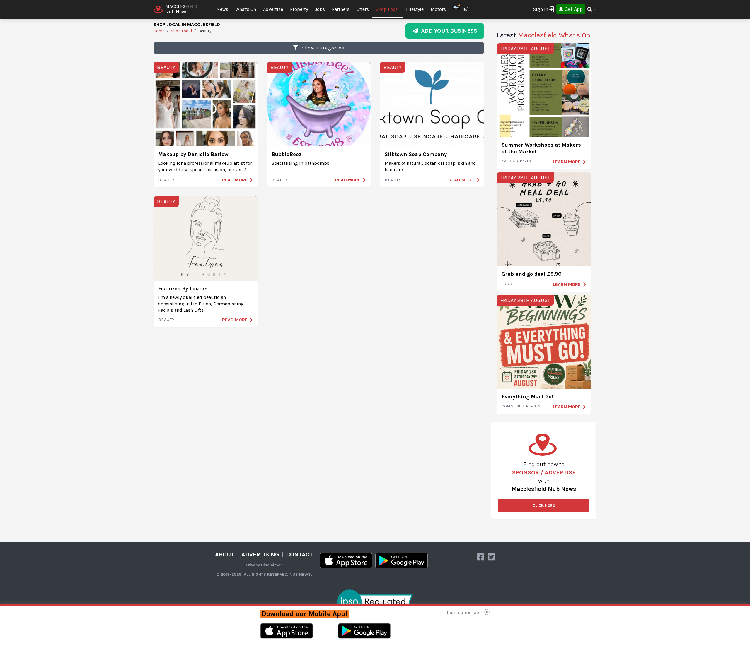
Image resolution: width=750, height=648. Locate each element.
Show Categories (322, 48)
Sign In (540, 9)
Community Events (521, 406)
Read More (235, 180)
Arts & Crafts (517, 161)
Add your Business (447, 31)
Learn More (567, 161)
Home (159, 30)
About (224, 554)
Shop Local (387, 9)
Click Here (544, 505)
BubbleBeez (286, 154)
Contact (299, 554)
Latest (543, 35)
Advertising (260, 554)
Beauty (166, 67)
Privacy (253, 565)
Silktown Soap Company (416, 154)
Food (507, 284)
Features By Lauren (183, 288)
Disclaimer (271, 565)
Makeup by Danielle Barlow (193, 154)
